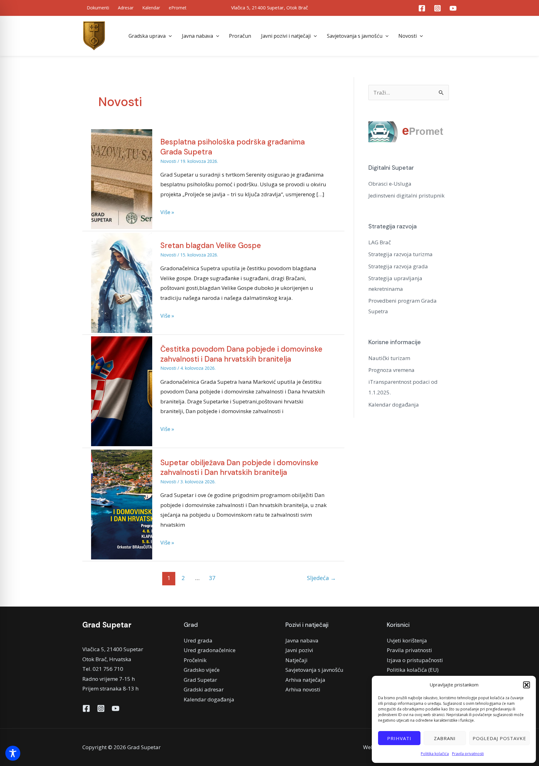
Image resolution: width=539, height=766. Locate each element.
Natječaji (296, 660)
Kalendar (151, 8)
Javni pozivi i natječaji (286, 35)
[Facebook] (421, 8)
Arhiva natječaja (305, 679)
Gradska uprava (147, 35)
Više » (167, 211)
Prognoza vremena (391, 369)
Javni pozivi (299, 650)
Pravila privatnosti (468, 753)
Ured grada (198, 640)
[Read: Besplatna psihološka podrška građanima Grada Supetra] (121, 178)
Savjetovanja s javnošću (354, 35)
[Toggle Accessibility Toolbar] (13, 753)
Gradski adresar (204, 689)
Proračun (240, 35)
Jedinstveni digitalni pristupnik (406, 195)
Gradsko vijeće (202, 669)
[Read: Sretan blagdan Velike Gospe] (121, 282)
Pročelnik (195, 660)
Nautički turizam (389, 358)
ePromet (178, 8)
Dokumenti (98, 8)
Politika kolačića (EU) (413, 669)
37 (212, 578)
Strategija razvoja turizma (400, 254)
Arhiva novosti (302, 689)
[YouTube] (453, 8)
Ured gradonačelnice (210, 650)
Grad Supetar (200, 679)
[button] (526, 685)
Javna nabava (197, 35)
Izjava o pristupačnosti (415, 660)
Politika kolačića (435, 753)
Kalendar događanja (393, 404)
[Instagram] (437, 8)
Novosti (407, 35)
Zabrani (445, 738)
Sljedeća (321, 578)
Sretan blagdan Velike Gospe (210, 245)
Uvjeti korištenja (407, 640)
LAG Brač (379, 242)
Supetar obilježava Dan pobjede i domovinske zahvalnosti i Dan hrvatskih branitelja (239, 467)
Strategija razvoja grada (398, 266)
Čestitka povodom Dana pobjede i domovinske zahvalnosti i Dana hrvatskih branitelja (241, 353)
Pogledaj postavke (499, 738)
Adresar (126, 8)
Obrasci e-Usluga (389, 183)
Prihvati (399, 738)
